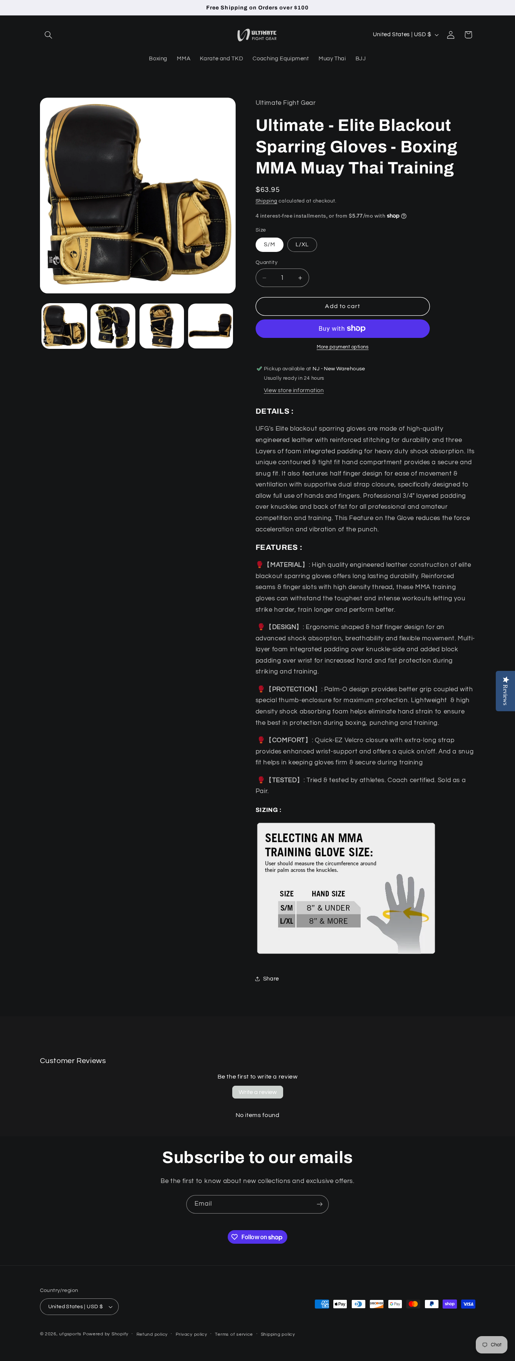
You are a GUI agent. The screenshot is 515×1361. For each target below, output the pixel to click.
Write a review (258, 1092)
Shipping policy (278, 1334)
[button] (48, 34)
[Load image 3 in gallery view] (161, 326)
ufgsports (70, 1334)
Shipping (266, 201)
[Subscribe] (319, 1204)
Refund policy (152, 1334)
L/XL (302, 244)
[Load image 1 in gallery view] (64, 326)
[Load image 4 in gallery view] (210, 326)
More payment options (343, 347)
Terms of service (234, 1334)
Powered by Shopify (106, 1334)
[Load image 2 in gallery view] (112, 326)
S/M (269, 244)
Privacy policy (191, 1334)
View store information (294, 390)
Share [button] (271, 979)
